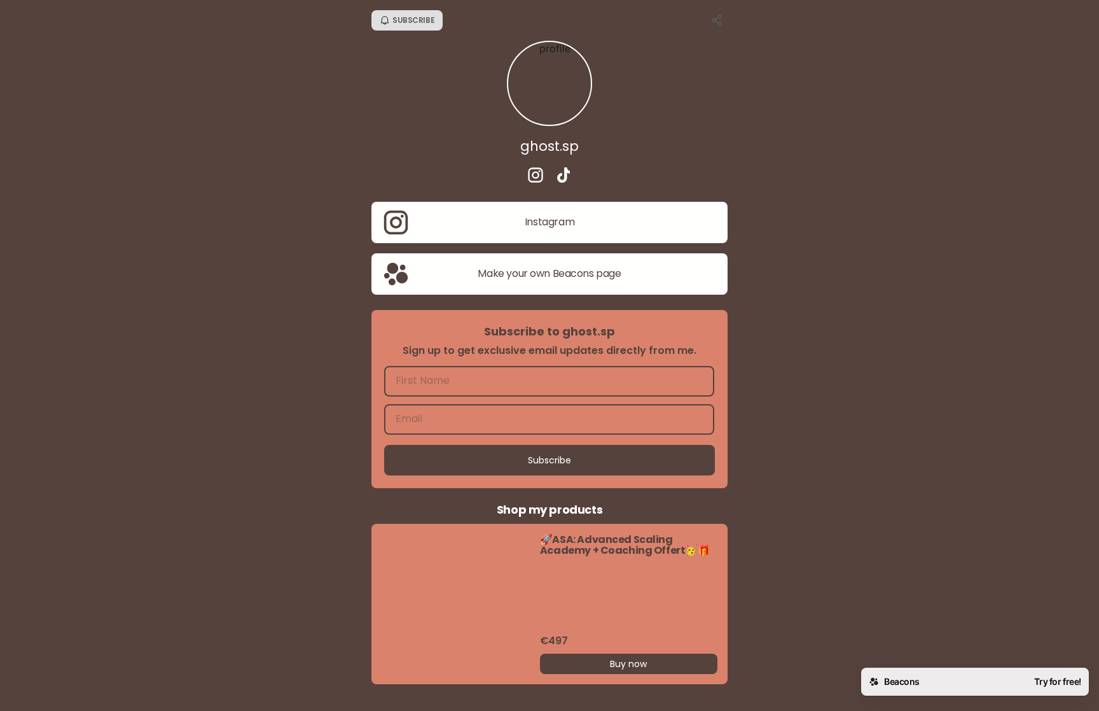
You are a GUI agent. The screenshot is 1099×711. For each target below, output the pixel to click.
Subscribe (549, 460)
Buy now (628, 664)
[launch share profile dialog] (717, 20)
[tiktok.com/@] (563, 176)
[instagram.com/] (536, 176)
